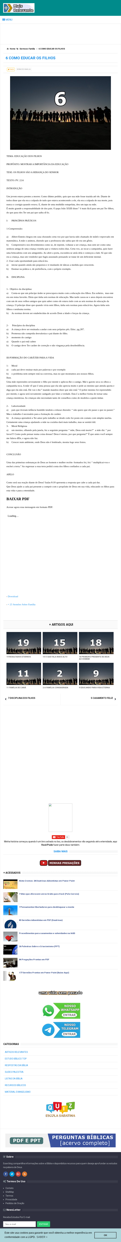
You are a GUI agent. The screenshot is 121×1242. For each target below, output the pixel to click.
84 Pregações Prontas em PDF (34, 959)
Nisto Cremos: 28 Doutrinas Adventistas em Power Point (47, 881)
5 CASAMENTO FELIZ (102, 698)
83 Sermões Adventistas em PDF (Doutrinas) (41, 920)
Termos (9, 1195)
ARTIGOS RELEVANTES (16, 1052)
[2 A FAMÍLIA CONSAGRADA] (60, 674)
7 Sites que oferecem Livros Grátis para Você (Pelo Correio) (49, 894)
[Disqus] (60, 747)
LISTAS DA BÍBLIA (14, 1078)
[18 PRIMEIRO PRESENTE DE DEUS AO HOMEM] (96, 643)
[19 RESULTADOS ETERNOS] (23, 643)
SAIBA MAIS (61, 851)
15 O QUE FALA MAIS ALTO (55, 657)
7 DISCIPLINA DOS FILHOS (21, 698)
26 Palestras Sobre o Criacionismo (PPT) (39, 946)
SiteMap (10, 1192)
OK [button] (105, 1235)
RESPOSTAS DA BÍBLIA (16, 1065)
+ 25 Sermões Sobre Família (21, 604)
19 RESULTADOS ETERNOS (18, 657)
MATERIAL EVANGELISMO (18, 1092)
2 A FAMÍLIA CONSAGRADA (55, 688)
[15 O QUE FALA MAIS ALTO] (60, 643)
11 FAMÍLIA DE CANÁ (16, 688)
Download (13, 596)
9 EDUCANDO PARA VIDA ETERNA (94, 688)
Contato (10, 1188)
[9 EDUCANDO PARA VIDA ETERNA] (96, 674)
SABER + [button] (42, 1237)
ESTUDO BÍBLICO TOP (16, 1058)
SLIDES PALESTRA (14, 1072)
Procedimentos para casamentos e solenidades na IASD (47, 933)
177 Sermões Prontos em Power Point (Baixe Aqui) (44, 972)
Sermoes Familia (24, 69)
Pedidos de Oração (15, 1203)
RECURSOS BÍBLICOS (15, 1085)
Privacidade (11, 1199)
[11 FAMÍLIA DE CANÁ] (23, 674)
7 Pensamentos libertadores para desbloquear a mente (46, 907)
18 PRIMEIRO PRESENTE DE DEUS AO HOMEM (94, 658)
